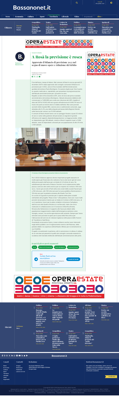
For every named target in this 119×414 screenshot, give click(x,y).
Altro (99, 16)
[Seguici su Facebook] (2, 355)
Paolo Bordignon (60, 247)
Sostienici (111, 376)
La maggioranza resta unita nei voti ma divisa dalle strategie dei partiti (80, 31)
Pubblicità (19, 369)
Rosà (34, 247)
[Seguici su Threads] (7, 355)
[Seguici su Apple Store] (24, 355)
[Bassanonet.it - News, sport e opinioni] (30, 7)
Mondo (18, 30)
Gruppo (18, 365)
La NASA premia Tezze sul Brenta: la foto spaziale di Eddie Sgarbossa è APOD (90, 315)
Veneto (18, 28)
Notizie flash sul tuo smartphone (48, 257)
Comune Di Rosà (73, 247)
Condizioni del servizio (77, 392)
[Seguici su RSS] (22, 355)
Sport (42, 16)
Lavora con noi (20, 371)
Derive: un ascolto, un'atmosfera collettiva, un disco (93, 31)
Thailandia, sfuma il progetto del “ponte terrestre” (36, 31)
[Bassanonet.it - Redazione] (20, 56)
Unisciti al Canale (73, 259)
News (7, 16)
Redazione (19, 367)
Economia (19, 16)
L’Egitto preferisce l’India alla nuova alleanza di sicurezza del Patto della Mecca (58, 341)
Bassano (19, 26)
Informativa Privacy (40, 392)
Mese (18, 328)
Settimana (19, 326)
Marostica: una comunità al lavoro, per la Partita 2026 (107, 30)
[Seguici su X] (9, 355)
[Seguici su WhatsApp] (14, 355)
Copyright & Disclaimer (63, 392)
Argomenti (88, 16)
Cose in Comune (37, 53)
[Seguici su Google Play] (27, 355)
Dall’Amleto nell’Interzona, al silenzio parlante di (51, 31)
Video (76, 16)
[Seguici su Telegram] (17, 355)
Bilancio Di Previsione (45, 247)
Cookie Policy (51, 392)
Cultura (31, 16)
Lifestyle (65, 16)
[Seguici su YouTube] (20, 355)
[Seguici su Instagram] (4, 355)
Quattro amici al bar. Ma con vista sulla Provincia (65, 32)
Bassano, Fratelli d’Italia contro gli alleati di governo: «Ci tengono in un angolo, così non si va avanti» (41, 317)
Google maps (33, 369)
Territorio (53, 16)
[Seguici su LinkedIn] (12, 355)
